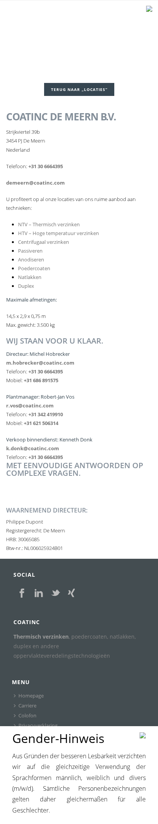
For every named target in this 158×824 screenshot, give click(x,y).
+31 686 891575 (41, 380)
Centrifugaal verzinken (43, 241)
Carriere (27, 705)
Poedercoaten (34, 268)
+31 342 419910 (45, 414)
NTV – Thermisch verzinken (49, 224)
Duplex (26, 285)
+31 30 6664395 (45, 166)
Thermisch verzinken (41, 636)
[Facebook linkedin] (38, 594)
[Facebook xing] (71, 594)
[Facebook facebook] (21, 594)
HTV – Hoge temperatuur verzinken (58, 233)
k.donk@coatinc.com (32, 448)
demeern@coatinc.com (35, 182)
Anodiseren (31, 259)
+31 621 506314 (41, 423)
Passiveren (30, 250)
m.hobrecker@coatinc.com (40, 362)
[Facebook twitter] (55, 594)
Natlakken (29, 277)
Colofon (27, 715)
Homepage (31, 695)
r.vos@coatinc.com (30, 405)
